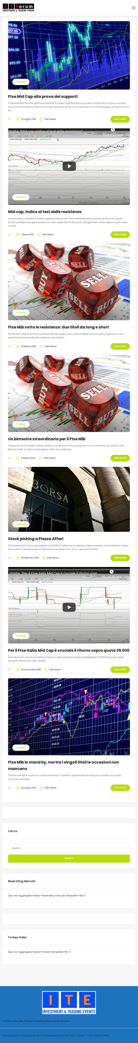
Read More (120, 119)
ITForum (21, 81)
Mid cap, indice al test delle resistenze (44, 211)
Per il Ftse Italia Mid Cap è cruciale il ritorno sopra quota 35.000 (69, 650)
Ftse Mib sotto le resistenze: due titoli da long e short (58, 327)
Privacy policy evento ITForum (52, 1021)
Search (69, 858)
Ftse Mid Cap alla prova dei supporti (43, 96)
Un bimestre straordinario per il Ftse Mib (46, 439)
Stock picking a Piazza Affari (35, 538)
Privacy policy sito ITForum (18, 1021)
